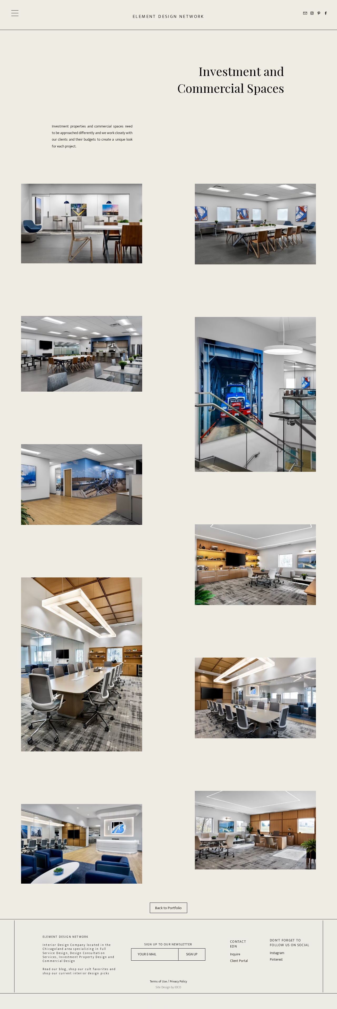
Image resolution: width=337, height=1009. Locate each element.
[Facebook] (326, 13)
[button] (14, 13)
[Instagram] (312, 13)
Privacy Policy (178, 981)
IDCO (178, 987)
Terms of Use (158, 981)
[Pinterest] (319, 13)
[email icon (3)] (305, 13)
